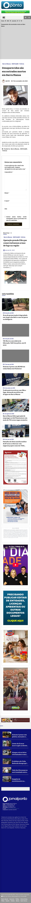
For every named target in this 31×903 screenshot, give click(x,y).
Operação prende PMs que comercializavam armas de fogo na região (15, 243)
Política (17, 899)
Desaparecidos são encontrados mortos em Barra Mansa (14, 71)
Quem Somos (24, 901)
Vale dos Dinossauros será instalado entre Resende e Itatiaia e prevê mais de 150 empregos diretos (20, 771)
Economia (12, 899)
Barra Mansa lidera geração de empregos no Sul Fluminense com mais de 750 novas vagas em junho (15, 418)
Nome (7, 193)
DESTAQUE (15, 64)
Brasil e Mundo (4, 899)
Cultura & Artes (23, 899)
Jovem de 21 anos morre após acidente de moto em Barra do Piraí (19, 745)
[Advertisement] (15, 44)
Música (17, 901)
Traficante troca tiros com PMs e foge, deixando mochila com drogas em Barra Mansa (14, 392)
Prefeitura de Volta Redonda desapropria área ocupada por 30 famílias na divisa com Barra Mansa (20, 762)
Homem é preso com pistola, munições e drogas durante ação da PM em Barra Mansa (19, 736)
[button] (25, 17)
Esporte (7, 901)
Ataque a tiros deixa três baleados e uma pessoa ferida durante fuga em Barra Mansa (20, 754)
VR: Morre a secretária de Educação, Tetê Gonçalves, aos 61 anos (14, 343)
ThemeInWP (23, 896)
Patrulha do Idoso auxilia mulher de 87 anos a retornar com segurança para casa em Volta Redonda (15, 444)
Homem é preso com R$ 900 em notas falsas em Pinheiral (14, 368)
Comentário (9, 172)
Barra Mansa (6, 64)
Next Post (6, 233)
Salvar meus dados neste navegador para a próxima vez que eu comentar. (16, 218)
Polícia (21, 64)
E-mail (7, 201)
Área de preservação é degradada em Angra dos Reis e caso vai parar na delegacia (15, 317)
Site (6, 209)
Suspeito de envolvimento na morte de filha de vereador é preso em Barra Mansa (19, 780)
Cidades (13, 901)
